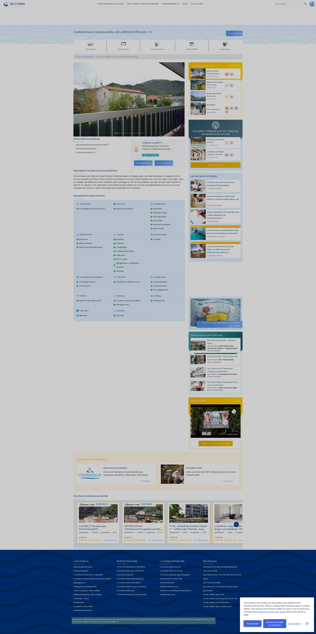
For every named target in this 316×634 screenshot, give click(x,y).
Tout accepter (252, 623)
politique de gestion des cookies (272, 611)
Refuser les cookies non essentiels (274, 623)
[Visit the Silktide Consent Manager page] (307, 624)
